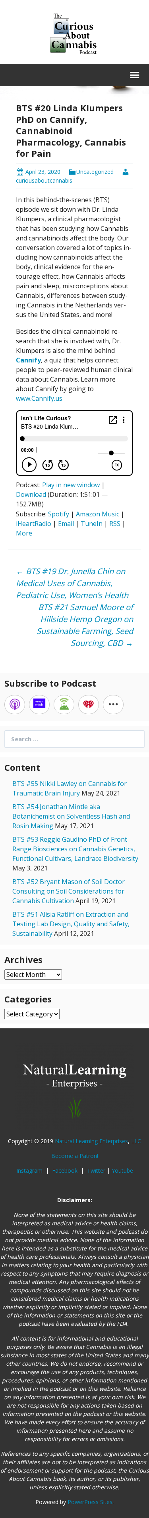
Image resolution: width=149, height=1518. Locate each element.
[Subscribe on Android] (64, 704)
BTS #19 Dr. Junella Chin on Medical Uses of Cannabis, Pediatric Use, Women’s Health (72, 583)
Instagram (30, 1170)
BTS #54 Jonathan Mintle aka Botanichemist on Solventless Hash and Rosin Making (71, 816)
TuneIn (92, 523)
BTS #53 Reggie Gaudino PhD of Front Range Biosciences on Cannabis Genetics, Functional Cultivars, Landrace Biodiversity (75, 849)
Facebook (65, 1170)
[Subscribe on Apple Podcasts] (14, 704)
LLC (136, 1141)
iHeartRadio (33, 523)
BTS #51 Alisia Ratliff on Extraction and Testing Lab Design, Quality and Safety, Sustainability (71, 924)
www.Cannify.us (39, 398)
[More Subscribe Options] (113, 704)
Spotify (58, 514)
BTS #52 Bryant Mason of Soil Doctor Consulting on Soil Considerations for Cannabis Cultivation (68, 891)
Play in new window (71, 484)
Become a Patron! (74, 1156)
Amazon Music (97, 514)
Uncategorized (95, 171)
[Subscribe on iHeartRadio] (88, 704)
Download (31, 494)
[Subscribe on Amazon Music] (39, 704)
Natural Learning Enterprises (91, 1141)
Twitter (96, 1170)
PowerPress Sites (90, 1502)
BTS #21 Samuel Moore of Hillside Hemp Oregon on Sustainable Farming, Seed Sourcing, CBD (85, 625)
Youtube (122, 1170)
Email (66, 523)
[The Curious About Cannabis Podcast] (74, 33)
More (24, 533)
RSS (114, 523)
